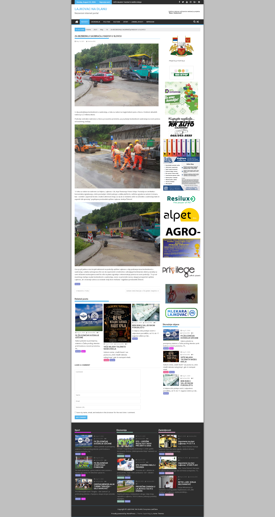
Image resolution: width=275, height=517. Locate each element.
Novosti (84, 22)
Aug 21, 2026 (81, 332)
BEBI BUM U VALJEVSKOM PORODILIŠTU (127, 2)
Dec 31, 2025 (141, 436)
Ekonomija (95, 22)
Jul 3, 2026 (183, 436)
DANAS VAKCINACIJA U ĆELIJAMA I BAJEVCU (141, 291)
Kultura (116, 22)
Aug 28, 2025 (141, 460)
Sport (125, 22)
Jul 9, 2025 (140, 481)
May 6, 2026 (183, 477)
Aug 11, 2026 (99, 479)
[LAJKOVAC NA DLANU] (77, 21)
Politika (106, 22)
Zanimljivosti (137, 22)
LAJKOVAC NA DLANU (91, 9)
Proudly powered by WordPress (123, 513)
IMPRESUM (150, 22)
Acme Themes (158, 513)
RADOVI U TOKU (83, 291)
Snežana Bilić (92, 41)
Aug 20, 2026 (99, 458)
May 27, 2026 (184, 458)
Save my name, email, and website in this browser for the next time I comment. (105, 412)
